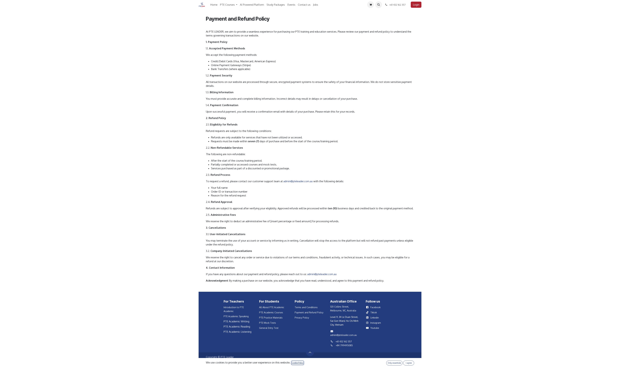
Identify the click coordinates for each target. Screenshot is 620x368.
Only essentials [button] (394, 363)
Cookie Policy (297, 363)
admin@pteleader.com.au (298, 181)
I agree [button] (409, 363)
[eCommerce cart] (370, 4)
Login (416, 4)
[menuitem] (214, 4)
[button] (378, 4)
